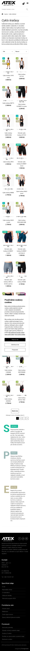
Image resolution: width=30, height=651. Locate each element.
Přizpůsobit (15, 349)
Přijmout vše (15, 339)
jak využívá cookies (20, 334)
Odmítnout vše (15, 344)
